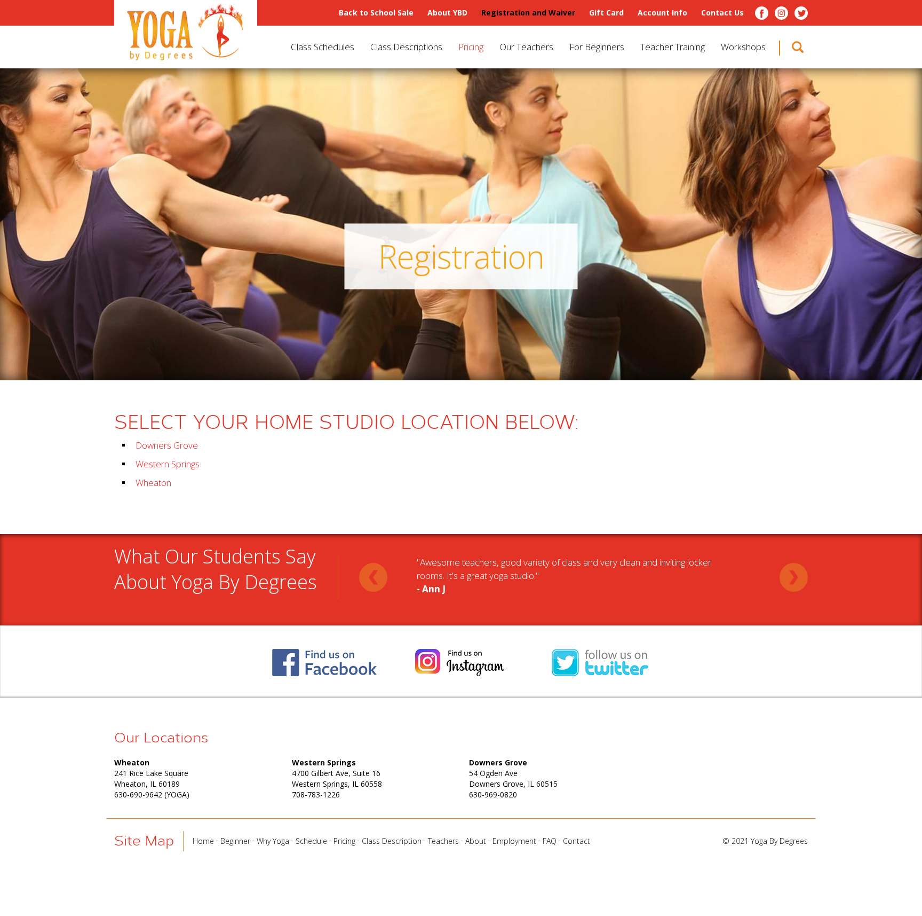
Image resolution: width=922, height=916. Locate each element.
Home (203, 841)
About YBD (447, 13)
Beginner (235, 841)
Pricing (470, 47)
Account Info (662, 13)
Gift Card (606, 13)
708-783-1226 (316, 794)
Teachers (443, 841)
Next (794, 577)
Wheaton (153, 482)
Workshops (743, 47)
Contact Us (722, 13)
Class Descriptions (406, 47)
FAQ (550, 841)
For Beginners (596, 47)
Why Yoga (273, 841)
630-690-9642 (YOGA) (151, 794)
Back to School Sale (376, 13)
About (475, 841)
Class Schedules (322, 47)
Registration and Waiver (528, 13)
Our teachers (526, 47)
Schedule (311, 841)
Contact (576, 841)
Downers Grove (167, 445)
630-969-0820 (493, 794)
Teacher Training (672, 47)
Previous (373, 577)
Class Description (392, 841)
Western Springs (168, 464)
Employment (514, 841)
